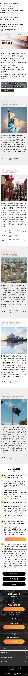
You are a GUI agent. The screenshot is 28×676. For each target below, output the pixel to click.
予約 (23, 159)
